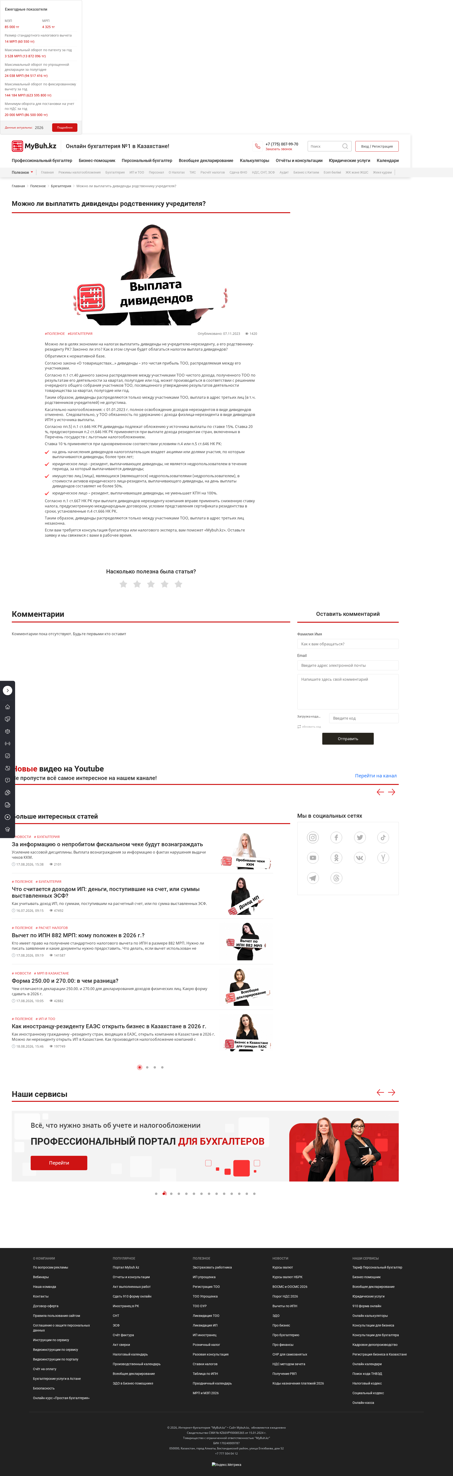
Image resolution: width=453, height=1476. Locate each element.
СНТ (116, 1316)
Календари (388, 160)
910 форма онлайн (366, 1306)
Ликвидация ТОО (206, 1316)
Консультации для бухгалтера (375, 1335)
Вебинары (41, 1277)
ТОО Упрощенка (205, 1296)
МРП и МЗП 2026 (206, 1393)
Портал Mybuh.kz (126, 1267)
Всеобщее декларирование (206, 160)
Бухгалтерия (115, 172)
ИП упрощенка (204, 1277)
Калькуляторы (254, 160)
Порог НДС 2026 (285, 1296)
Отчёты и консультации (299, 160)
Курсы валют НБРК (287, 1277)
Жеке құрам (382, 172)
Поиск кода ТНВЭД (367, 1374)
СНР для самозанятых (290, 1354)
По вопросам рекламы (50, 1267)
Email (302, 655)
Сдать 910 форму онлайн (132, 1296)
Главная (47, 172)
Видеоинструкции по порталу (55, 1359)
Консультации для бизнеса (373, 1325)
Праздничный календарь (212, 1383)
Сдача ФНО (238, 172)
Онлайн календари (367, 1364)
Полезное (20, 172)
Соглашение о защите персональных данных (61, 1327)
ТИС (192, 172)
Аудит (284, 172)
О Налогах (177, 172)
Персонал (156, 172)
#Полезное (55, 333)
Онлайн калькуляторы (370, 1316)
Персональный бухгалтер (147, 160)
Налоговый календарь (130, 1354)
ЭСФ (116, 1325)
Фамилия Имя (309, 634)
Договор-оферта (46, 1306)
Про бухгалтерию (286, 1335)
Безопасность (44, 1388)
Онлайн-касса (363, 1403)
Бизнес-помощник (97, 160)
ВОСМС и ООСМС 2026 (290, 1287)
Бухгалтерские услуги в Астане (57, 1379)
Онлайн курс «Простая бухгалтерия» (61, 1398)
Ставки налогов (205, 1364)
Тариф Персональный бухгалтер (377, 1267)
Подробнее (65, 127)
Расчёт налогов (213, 172)
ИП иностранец (204, 1335)
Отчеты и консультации (131, 1277)
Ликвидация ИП (205, 1325)
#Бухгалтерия (80, 333)
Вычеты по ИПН (285, 1306)
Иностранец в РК (126, 1306)
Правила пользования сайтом (56, 1316)
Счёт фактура (123, 1335)
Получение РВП (285, 1374)
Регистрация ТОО (206, 1287)
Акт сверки (121, 1345)
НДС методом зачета (289, 1364)
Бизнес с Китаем (306, 172)
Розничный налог (206, 1345)
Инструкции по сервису (51, 1340)
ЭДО (276, 1316)
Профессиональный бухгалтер (42, 160)
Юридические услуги (349, 160)
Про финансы (283, 1345)
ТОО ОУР (200, 1306)
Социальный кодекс (368, 1393)
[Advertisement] (350, 450)
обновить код (311, 727)
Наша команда (44, 1287)
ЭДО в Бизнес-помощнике (133, 1383)
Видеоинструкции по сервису (55, 1350)
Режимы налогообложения (80, 172)
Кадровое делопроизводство (375, 1345)
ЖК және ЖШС (357, 172)
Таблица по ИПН (205, 1374)
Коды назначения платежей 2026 (298, 1383)
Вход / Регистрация (377, 146)
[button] (139, 1067)
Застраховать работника (212, 1267)
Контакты (41, 1296)
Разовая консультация (211, 1354)
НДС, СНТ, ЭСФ (263, 172)
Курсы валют (283, 1267)
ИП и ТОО (137, 172)
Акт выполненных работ (132, 1287)
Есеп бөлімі (332, 172)
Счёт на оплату (44, 1369)
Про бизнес (281, 1325)
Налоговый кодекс (367, 1383)
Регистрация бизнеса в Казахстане (379, 1354)
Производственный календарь (137, 1364)
